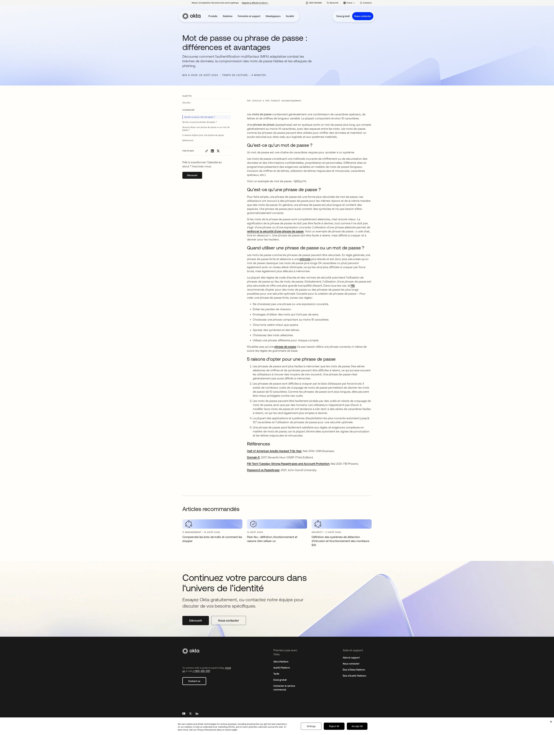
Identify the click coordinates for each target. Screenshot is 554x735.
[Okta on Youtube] (183, 714)
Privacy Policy (217, 730)
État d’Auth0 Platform (354, 675)
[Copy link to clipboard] (206, 150)
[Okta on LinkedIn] (196, 714)
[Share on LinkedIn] (212, 150)
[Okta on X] (190, 714)
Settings (311, 726)
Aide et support (351, 657)
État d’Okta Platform (354, 669)
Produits (213, 16)
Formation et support (249, 16)
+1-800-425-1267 (201, 671)
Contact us (194, 681)
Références (187, 140)
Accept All (357, 726)
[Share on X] (218, 150)
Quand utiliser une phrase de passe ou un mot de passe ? (206, 128)
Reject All (334, 726)
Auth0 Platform (281, 667)
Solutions (228, 16)
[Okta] (191, 16)
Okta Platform (281, 661)
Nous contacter (362, 16)
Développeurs (273, 16)
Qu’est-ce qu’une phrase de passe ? (199, 122)
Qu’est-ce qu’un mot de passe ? (199, 117)
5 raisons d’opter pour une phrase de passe (203, 135)
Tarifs (276, 673)
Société (290, 16)
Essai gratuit (343, 16)
